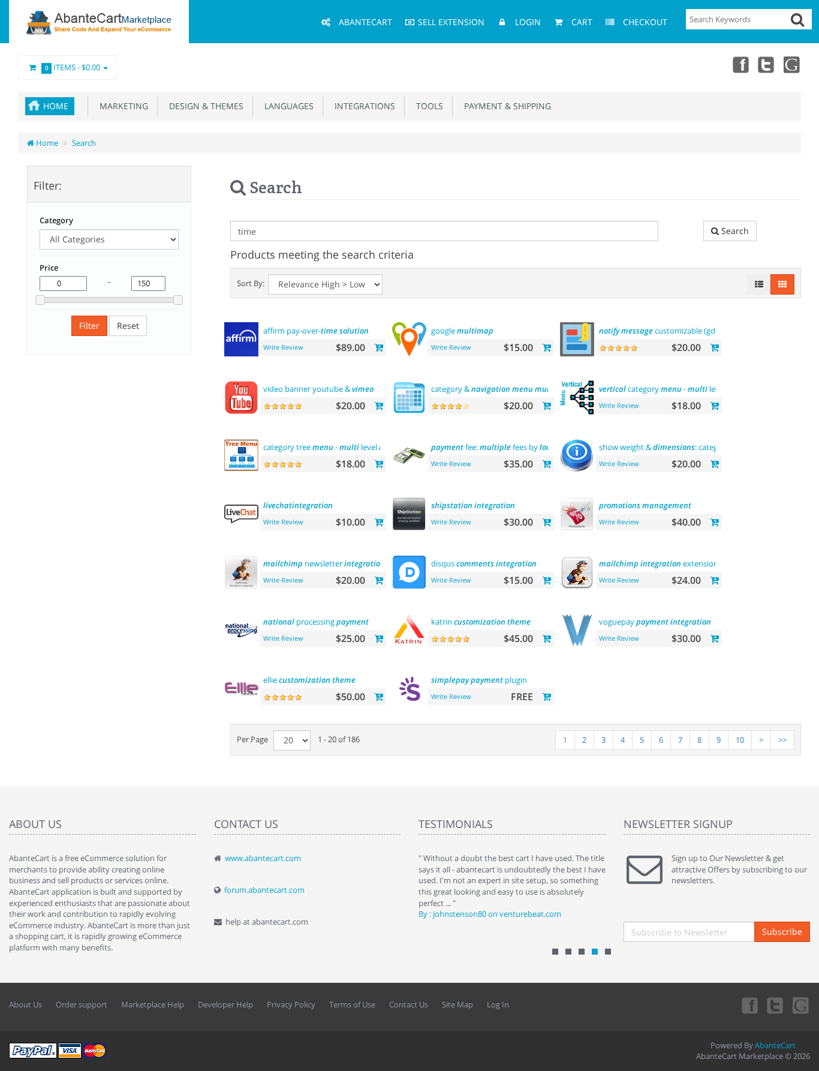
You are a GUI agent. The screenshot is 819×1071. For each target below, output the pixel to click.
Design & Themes (203, 106)
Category (56, 220)
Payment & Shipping (505, 106)
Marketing (121, 106)
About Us (25, 1004)
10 (740, 739)
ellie (309, 679)
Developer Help (225, 1004)
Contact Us (408, 1004)
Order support (81, 1004)
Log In (498, 1004)
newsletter (324, 563)
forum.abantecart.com (264, 889)
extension (658, 563)
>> (782, 739)
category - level (662, 388)
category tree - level (331, 447)
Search (84, 142)
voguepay (655, 621)
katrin (481, 621)
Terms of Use (352, 1004)
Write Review (283, 347)
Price (49, 267)
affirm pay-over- (316, 330)
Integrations (362, 106)
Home (55, 106)
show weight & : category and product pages (699, 447)
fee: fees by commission (522, 447)
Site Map (457, 1004)
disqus (484, 563)
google (462, 330)
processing (316, 621)
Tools (427, 106)
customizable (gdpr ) (679, 330)
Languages (287, 106)
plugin (479, 679)
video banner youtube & (318, 388)
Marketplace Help (152, 1004)
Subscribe (782, 931)
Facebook (740, 64)
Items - (73, 67)
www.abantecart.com (263, 858)
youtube (793, 64)
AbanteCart (775, 1045)
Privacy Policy (291, 1004)
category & (501, 388)
